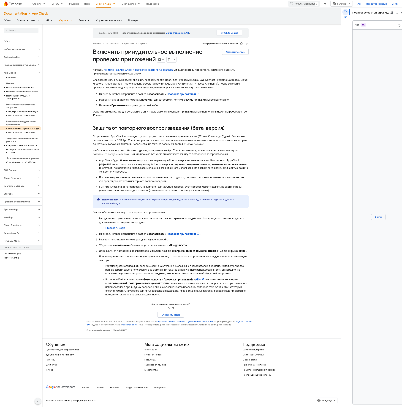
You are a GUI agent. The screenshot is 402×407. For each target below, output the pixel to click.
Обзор (7, 20)
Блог (358, 3)
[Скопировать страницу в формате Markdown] (169, 59)
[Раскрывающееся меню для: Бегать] (62, 4)
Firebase (97, 43)
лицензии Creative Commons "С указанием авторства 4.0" (184, 321)
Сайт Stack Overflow (253, 354)
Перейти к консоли (376, 3)
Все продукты (161, 387)
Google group (250, 359)
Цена (87, 3)
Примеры (133, 20)
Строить (36, 3)
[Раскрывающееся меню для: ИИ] (52, 20)
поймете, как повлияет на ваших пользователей (139, 70)
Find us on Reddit (152, 354)
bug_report (392, 13)
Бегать (55, 3)
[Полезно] (241, 43)
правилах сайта (130, 324)
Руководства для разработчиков (62, 349)
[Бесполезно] (246, 43)
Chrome (100, 387)
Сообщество (129, 3)
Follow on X (150, 359)
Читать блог (150, 349)
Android (85, 387)
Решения (74, 3)
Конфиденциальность (84, 400)
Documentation (15, 14)
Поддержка (152, 3)
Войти (395, 3)
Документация (103, 3)
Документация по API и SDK (60, 354)
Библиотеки (52, 364)
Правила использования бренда (259, 369)
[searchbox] (21, 30)
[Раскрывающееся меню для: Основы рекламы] (39, 20)
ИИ (47, 20)
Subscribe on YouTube (155, 364)
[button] (18, 49)
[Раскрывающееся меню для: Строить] (45, 4)
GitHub (49, 369)
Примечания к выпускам (255, 364)
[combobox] (304, 4)
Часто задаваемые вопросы (257, 374)
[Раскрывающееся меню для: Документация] (115, 4)
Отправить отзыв (235, 51)
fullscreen (397, 13)
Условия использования (58, 400)
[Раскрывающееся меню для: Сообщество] (140, 4)
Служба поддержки (253, 349)
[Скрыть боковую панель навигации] (38, 401)
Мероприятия (151, 369)
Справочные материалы (109, 20)
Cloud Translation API (177, 32)
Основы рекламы (26, 20)
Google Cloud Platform (136, 387)
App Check (40, 14)
